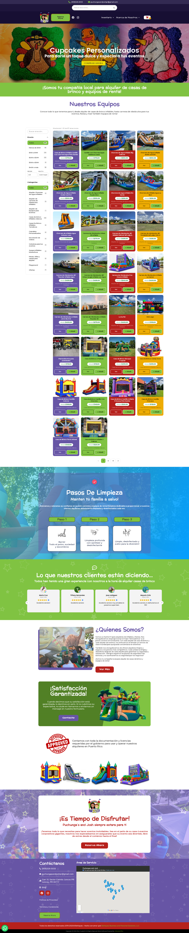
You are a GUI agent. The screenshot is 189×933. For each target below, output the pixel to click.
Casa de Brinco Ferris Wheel (66, 439)
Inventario (106, 17)
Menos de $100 (37, 148)
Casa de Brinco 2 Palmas (94, 359)
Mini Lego (150, 317)
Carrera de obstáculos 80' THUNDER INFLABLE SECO (150, 234)
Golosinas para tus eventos (37, 245)
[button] (92, 79)
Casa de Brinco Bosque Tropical (122, 360)
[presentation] (3, 54)
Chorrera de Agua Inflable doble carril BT (150, 153)
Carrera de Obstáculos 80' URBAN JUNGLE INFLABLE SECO (122, 234)
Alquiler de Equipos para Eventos (37, 210)
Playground (37, 265)
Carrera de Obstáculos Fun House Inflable (122, 276)
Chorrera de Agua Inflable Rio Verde (122, 194)
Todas (37, 188)
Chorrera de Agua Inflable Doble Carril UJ (66, 194)
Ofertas (37, 270)
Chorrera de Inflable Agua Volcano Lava (66, 234)
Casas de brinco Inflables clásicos (37, 218)
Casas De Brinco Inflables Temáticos (37, 225)
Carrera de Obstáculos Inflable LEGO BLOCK (66, 318)
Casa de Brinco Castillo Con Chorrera (94, 400)
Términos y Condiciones (49, 907)
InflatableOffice (118, 931)
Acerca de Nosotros (126, 17)
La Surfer (122, 317)
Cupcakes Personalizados (37, 232)
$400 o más (37, 167)
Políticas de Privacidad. (48, 900)
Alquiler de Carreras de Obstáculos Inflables (37, 201)
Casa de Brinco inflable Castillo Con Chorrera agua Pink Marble (66, 153)
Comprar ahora (93, 63)
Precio (30, 137)
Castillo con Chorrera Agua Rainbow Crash (94, 153)
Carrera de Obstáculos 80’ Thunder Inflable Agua (66, 276)
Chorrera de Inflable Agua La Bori (150, 194)
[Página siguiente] (118, 461)
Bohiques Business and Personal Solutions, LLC (120, 926)
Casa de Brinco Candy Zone (150, 359)
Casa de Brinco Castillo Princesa (150, 400)
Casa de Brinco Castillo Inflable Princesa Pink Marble (122, 400)
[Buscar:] (94, 7)
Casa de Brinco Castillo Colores (66, 400)
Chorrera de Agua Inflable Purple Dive (94, 194)
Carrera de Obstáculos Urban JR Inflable (94, 234)
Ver (60, 165)
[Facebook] (73, 17)
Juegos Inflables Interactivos (37, 251)
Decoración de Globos (37, 239)
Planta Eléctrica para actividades (66, 360)
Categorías (32, 182)
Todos (37, 143)
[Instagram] (78, 17)
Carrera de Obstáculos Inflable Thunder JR (94, 318)
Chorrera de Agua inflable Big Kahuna (122, 153)
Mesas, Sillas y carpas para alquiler (37, 258)
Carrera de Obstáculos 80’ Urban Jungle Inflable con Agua (94, 276)
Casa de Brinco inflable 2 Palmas (94, 440)
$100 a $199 (37, 153)
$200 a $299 (37, 158)
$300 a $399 (37, 162)
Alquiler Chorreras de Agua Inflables (37, 193)
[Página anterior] (98, 461)
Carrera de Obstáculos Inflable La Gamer (150, 276)
